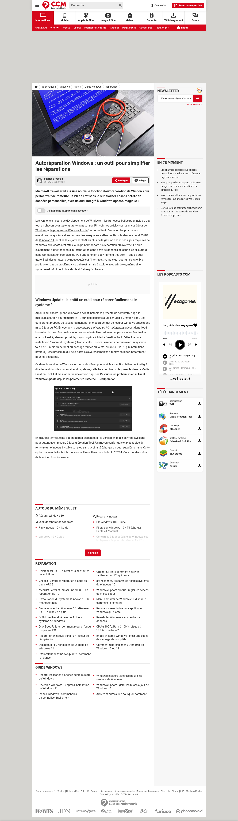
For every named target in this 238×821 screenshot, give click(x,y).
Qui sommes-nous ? (45, 791)
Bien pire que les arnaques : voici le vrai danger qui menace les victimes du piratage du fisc (181, 186)
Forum (195, 20)
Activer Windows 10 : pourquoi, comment (121, 694)
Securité (151, 20)
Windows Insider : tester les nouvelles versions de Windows (119, 677)
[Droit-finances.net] (106, 811)
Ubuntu (77, 27)
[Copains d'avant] (125, 811)
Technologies (162, 27)
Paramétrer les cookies (148, 791)
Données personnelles (124, 791)
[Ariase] (163, 811)
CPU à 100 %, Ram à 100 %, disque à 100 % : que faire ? (118, 628)
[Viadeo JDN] (144, 811)
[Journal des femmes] (44, 811)
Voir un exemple (194, 104)
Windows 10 (46, 536)
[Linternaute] (86, 811)
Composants (145, 27)
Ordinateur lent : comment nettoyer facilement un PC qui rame (117, 573)
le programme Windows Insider (69, 230)
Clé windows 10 (106, 522)
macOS (66, 27)
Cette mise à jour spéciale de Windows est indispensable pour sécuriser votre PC (122, 538)
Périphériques (129, 27)
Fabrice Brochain (53, 178)
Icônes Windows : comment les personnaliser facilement (58, 695)
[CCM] (54, 5)
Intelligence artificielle (95, 27)
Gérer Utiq (165, 791)
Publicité (85, 791)
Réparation (111, 86)
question (190, 5)
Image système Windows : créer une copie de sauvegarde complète (122, 637)
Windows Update (45, 379)
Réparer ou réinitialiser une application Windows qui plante (119, 610)
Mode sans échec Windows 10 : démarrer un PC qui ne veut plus (64, 610)
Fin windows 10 (48, 527)
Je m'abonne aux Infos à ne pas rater (67, 210)
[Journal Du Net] (64, 811)
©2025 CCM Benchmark (127, 794)
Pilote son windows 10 (110, 527)
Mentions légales (194, 791)
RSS (182, 791)
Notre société (72, 791)
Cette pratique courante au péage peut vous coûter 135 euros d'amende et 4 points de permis (181, 212)
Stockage (114, 27)
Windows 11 (46, 240)
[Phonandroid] (189, 811)
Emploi (184, 27)
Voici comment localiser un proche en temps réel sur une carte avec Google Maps (181, 199)
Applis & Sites (86, 20)
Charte (175, 791)
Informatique (49, 86)
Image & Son (108, 20)
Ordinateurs (41, 27)
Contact (94, 791)
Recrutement (106, 791)
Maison (130, 20)
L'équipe (60, 791)
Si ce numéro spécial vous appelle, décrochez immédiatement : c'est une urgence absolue (180, 173)
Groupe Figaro (106, 794)
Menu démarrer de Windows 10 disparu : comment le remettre (121, 600)
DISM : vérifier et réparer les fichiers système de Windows (60, 619)
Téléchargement (173, 20)
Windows (55, 27)
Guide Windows (93, 86)
